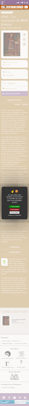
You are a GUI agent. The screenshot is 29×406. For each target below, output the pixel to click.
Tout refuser (15, 209)
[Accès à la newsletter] (16, 7)
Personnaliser (14, 212)
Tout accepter (15, 206)
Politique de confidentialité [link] (14, 215)
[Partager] (19, 7)
